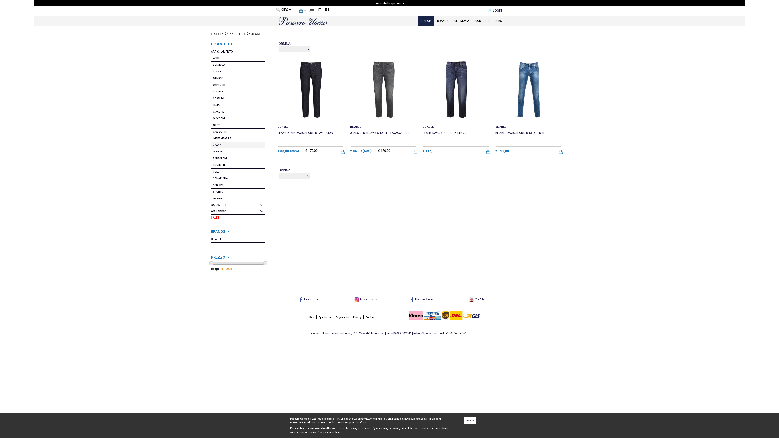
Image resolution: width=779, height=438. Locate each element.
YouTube (479, 299)
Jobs (498, 21)
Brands (442, 21)
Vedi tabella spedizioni (389, 3)
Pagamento (342, 317)
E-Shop (426, 21)
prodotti (237, 34)
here (337, 432)
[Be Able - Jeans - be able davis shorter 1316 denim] (528, 89)
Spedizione (325, 317)
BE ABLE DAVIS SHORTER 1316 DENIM (519, 132)
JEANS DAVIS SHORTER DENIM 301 (445, 132)
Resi (311, 317)
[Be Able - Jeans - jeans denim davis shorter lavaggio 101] (383, 89)
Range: (215, 269)
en (327, 9)
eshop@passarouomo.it (428, 333)
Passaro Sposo (424, 299)
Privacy (357, 317)
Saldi (215, 217)
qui (365, 422)
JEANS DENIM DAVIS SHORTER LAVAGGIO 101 (379, 132)
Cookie (370, 317)
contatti (482, 21)
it (319, 9)
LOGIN (497, 10)
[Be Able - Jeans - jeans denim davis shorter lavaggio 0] (311, 89)
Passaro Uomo (312, 299)
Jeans (256, 34)
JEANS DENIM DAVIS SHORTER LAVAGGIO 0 (305, 132)
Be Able (216, 239)
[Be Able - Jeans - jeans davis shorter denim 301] (456, 89)
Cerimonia (461, 21)
